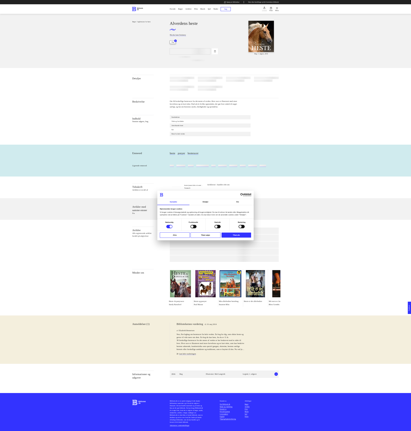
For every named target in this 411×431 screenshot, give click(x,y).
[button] (224, 374)
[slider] (261, 38)
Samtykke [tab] (173, 202)
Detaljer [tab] (205, 202)
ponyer (181, 153)
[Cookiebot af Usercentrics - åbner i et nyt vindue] (242, 194)
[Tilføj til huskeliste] (215, 51)
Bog (173, 42)
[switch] (193, 226)
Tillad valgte (205, 235)
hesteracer (193, 153)
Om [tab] (237, 202)
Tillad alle (236, 235)
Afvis (175, 235)
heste (172, 153)
